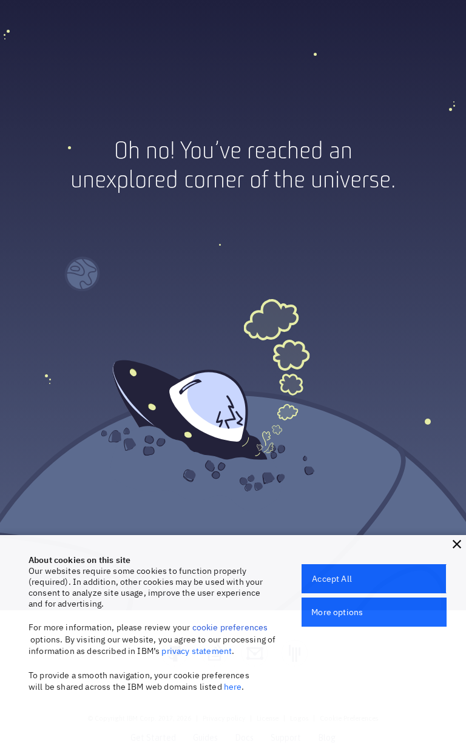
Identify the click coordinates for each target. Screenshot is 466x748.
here (233, 686)
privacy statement (196, 650)
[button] (457, 544)
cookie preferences (230, 627)
